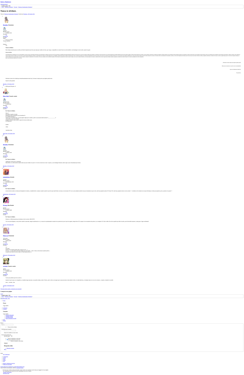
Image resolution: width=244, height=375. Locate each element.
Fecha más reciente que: (6, 334)
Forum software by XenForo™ (12, 366)
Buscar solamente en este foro (14, 339)
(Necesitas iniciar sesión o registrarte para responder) (11, 288)
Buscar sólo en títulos (12, 327)
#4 (3, 195)
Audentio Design (19, 367)
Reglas (4, 320)
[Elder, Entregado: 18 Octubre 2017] (4, 28)
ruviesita (5, 266)
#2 (3, 134)
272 (6, 273)
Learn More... (9, 372)
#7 (3, 286)
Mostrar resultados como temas (16, 341)
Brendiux (25, 14)
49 (6, 184)
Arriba (4, 360)
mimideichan (6, 177)
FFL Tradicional (6, 354)
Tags (4, 319)
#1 (3, 85)
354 (6, 212)
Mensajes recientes (10, 348)
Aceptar (4, 372)
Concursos (5, 307)
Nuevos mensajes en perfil (11, 318)
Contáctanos (5, 356)
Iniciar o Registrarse (6, 2)
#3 (3, 167)
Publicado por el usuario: (7, 329)
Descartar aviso (6, 373)
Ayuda (4, 357)
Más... (5, 349)
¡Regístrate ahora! (4, 4)
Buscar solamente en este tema (14, 338)
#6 (3, 256)
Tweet (2, 293)
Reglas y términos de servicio (9, 363)
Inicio (4, 358)
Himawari (5, 235)
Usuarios (5, 309)
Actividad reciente (9, 317)
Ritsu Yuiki (6, 96)
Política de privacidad (7, 364)
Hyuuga (5, 205)
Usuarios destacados (10, 315)
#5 (3, 225)
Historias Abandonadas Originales (11, 14)
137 (6, 35)
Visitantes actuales (9, 316)
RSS (4, 361)
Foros (4, 300)
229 (6, 106)
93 (6, 242)
